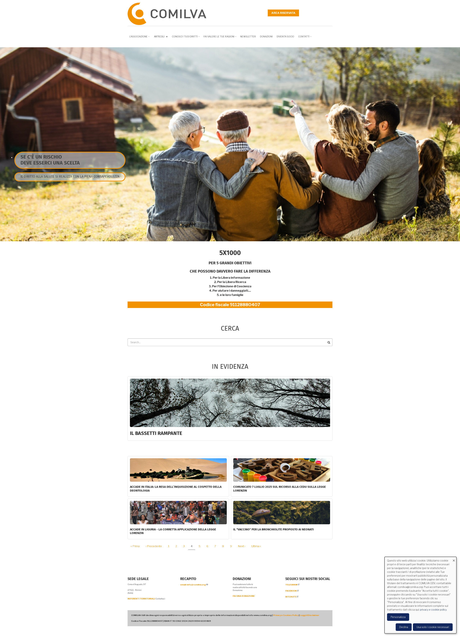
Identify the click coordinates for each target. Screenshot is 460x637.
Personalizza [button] (398, 616)
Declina (403, 627)
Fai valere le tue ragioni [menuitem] (220, 37)
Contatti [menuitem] (305, 37)
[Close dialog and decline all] (453, 559)
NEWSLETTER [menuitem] (248, 36)
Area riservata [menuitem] (283, 13)
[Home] (167, 13)
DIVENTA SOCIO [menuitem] (285, 36)
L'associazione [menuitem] (139, 37)
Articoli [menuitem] (161, 37)
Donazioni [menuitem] (266, 36)
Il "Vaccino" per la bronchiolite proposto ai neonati (273, 529)
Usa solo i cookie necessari (433, 627)
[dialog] (420, 595)
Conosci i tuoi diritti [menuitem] (186, 37)
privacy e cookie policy (433, 609)
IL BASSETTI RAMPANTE (156, 433)
